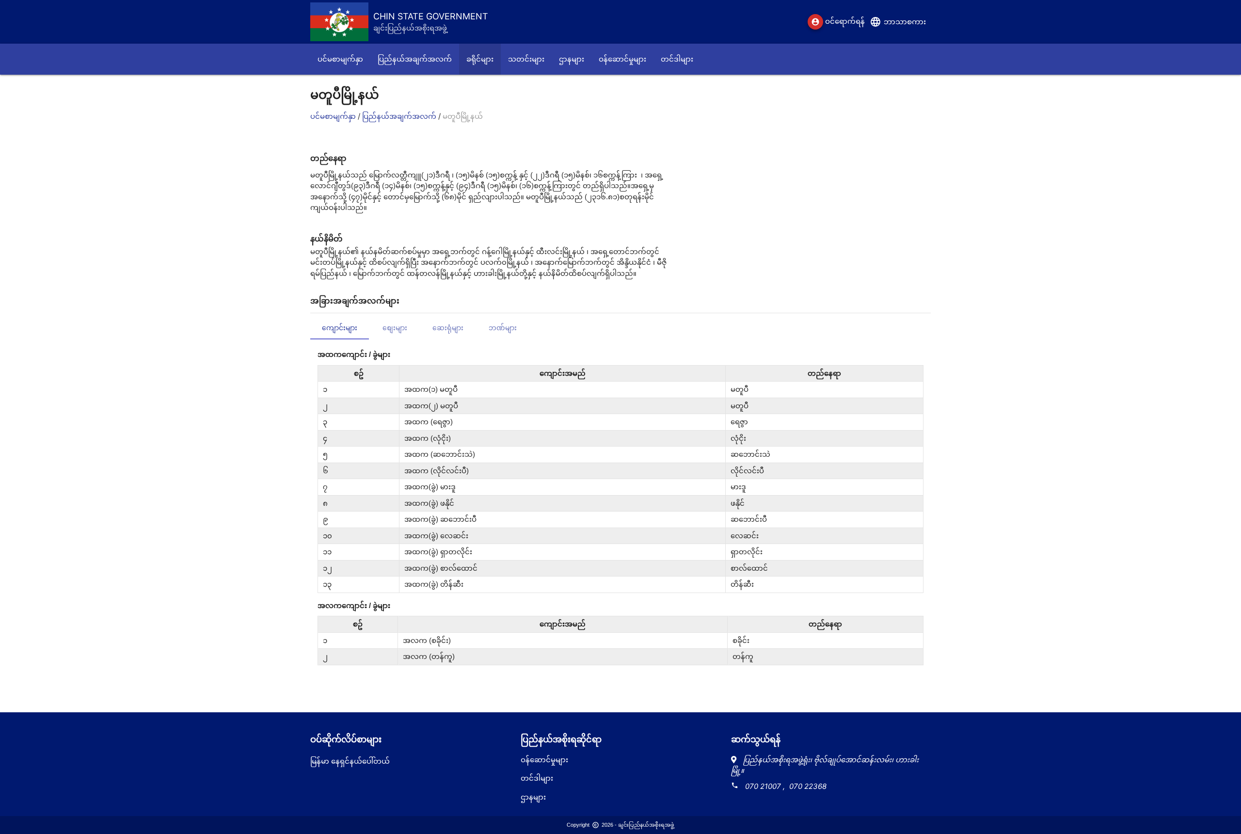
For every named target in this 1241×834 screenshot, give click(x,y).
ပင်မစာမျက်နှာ (334, 116)
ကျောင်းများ (339, 328)
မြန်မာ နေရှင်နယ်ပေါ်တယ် (350, 761)
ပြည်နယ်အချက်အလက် (400, 116)
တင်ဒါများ (537, 778)
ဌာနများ (533, 797)
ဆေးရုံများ (447, 328)
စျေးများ (394, 328)
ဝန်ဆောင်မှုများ (544, 759)
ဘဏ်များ (503, 328)
